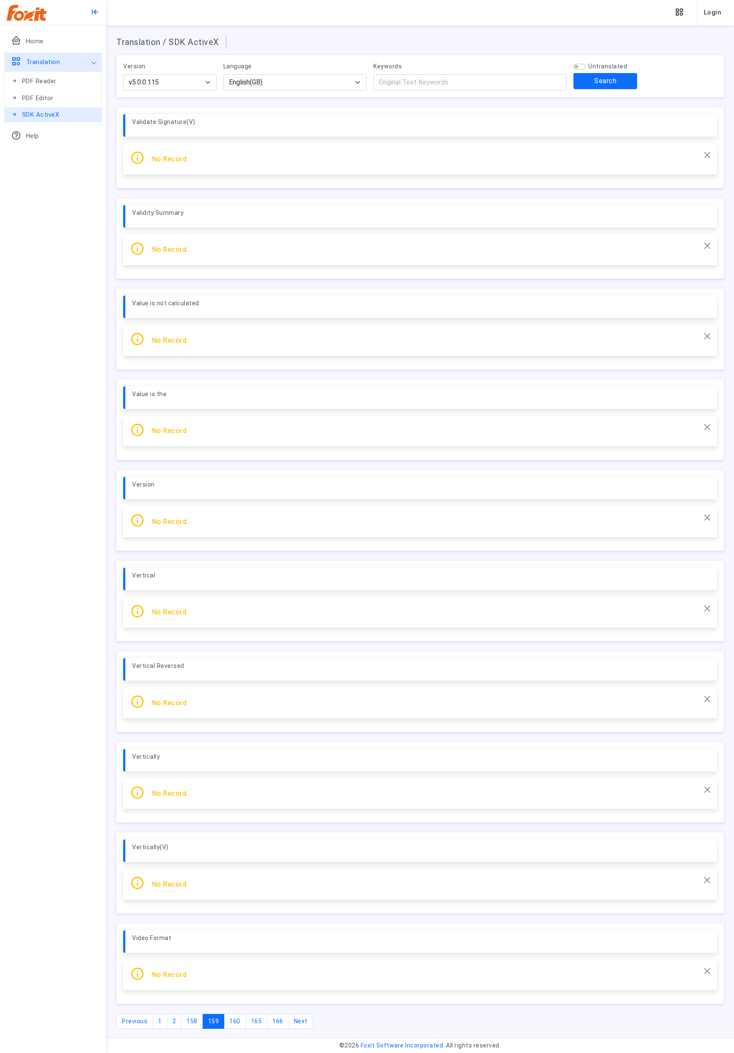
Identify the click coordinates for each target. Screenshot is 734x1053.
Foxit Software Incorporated (402, 1045)
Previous (134, 1021)
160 (234, 1021)
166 (277, 1021)
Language (237, 66)
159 (216, 1021)
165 (256, 1021)
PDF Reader (39, 81)
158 (192, 1021)
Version (134, 66)
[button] (679, 12)
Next (301, 1021)
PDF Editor (38, 98)
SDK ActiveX (40, 114)
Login (713, 12)
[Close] (707, 155)
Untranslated (607, 66)
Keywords (387, 66)
